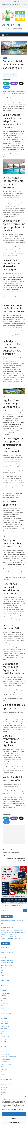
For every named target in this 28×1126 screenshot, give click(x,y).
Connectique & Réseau (7, 962)
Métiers (3, 1008)
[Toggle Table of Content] (13, 75)
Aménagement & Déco (7, 950)
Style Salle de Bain (6, 1084)
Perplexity (14, 83)
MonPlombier (4, 1031)
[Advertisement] (14, 834)
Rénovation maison (6, 1059)
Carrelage (3, 957)
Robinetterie (4, 1069)
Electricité (3, 978)
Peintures (3, 1046)
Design (3, 973)
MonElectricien (5, 1021)
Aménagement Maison (7, 952)
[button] (25, 1097)
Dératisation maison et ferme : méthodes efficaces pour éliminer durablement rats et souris (12, 921)
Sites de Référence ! (6, 1079)
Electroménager (5, 980)
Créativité (3, 967)
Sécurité (3, 1074)
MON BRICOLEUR (14, 25)
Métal (2, 1006)
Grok (21, 83)
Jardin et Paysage (5, 993)
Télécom (3, 1089)
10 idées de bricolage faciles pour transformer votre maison (13, 851)
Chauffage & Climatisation (8, 960)
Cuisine (3, 970)
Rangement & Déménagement (9, 1056)
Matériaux (4, 998)
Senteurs (3, 1077)
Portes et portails (5, 1054)
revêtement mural (6, 1064)
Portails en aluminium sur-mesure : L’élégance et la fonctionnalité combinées (14, 858)
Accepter (14, 1114)
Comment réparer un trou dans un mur (11, 930)
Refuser (14, 1118)
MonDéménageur (5, 1018)
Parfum (3, 1044)
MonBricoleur (7, 71)
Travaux (3, 1094)
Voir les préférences (14, 1122)
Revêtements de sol (6, 1067)
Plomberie (4, 1051)
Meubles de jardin (6, 1011)
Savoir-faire (4, 1072)
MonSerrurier (4, 1033)
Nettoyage (4, 1039)
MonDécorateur (5, 1016)
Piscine (4, 57)
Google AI (6, 87)
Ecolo (2, 975)
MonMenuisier (5, 1026)
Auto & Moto (4, 955)
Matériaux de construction (8, 1000)
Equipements (4, 985)
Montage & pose (5, 1036)
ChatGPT (6, 83)
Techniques (4, 1087)
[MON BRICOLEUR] (3, 34)
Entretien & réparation (7, 983)
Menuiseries (4, 1003)
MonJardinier (4, 1023)
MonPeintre (4, 1028)
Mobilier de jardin (6, 1013)
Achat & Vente (5, 947)
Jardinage (3, 995)
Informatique (4, 988)
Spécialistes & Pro (5, 1082)
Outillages (4, 1041)
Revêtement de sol (6, 1061)
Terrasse (3, 1092)
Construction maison (6, 965)
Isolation (3, 990)
